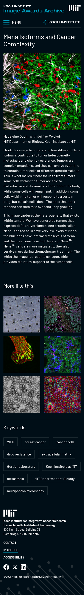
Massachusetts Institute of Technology (29, 525)
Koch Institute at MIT (61, 466)
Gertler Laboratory (21, 466)
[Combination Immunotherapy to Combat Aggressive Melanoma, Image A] (62, 394)
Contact (9, 543)
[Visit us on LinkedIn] (23, 567)
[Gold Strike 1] (21, 314)
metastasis (15, 479)
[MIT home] (75, 8)
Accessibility (13, 557)
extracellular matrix (56, 454)
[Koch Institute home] (62, 22)
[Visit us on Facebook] (6, 567)
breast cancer (35, 442)
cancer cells (65, 442)
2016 (10, 442)
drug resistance (19, 454)
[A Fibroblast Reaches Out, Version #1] (21, 354)
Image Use (10, 550)
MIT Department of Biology (55, 479)
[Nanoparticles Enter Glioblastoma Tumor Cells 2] (21, 394)
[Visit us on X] (15, 567)
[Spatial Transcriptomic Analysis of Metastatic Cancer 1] (62, 314)
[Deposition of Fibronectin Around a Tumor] (62, 354)
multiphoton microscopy (25, 491)
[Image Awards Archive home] (33, 9)
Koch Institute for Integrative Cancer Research (34, 521)
